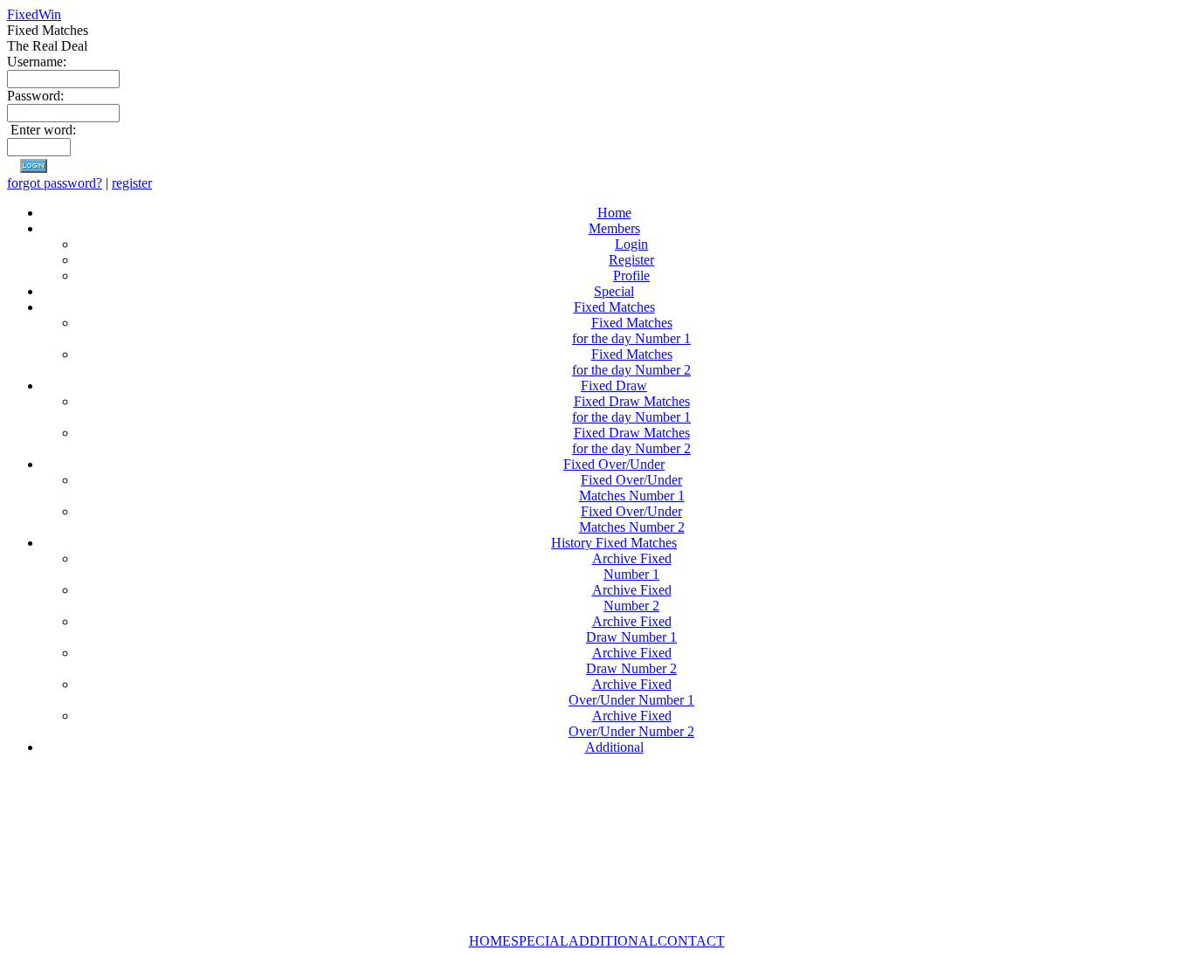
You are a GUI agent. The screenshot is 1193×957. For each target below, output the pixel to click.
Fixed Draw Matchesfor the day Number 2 (631, 440)
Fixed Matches (614, 306)
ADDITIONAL (613, 940)
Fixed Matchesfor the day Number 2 (631, 362)
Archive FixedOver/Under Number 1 (631, 692)
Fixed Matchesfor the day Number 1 (631, 330)
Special (614, 291)
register (132, 183)
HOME (490, 940)
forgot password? (54, 183)
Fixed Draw (614, 385)
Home (614, 212)
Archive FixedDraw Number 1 (631, 629)
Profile (631, 275)
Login (631, 244)
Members (614, 228)
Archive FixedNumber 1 (632, 566)
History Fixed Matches (614, 542)
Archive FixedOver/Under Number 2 (631, 723)
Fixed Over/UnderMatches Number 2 (632, 519)
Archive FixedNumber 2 (632, 597)
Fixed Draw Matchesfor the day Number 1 (631, 409)
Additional (614, 747)
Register (631, 259)
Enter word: (43, 129)
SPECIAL (540, 940)
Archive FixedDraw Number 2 (631, 660)
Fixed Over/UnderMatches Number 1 (632, 487)
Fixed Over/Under (614, 464)
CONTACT (691, 940)
